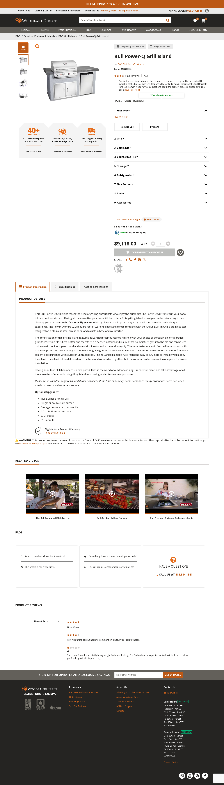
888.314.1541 (184, 574)
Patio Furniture (67, 30)
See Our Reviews (77, 706)
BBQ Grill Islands (67, 36)
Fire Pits (44, 30)
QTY (144, 244)
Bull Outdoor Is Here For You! (112, 518)
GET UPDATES (173, 674)
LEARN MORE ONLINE (62, 151)
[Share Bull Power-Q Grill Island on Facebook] (135, 260)
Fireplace (25, 30)
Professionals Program (68, 10)
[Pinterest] (197, 776)
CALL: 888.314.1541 (33, 151)
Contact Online (171, 762)
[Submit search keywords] (167, 20)
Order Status (92, 10)
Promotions (24, 10)
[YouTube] (190, 776)
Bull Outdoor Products (131, 64)
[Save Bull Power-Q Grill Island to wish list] (180, 252)
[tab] (32, 287)
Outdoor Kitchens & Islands (39, 36)
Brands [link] (175, 30)
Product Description (34, 286)
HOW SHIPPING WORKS (91, 151)
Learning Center (43, 10)
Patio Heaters (128, 30)
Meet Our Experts (125, 701)
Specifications (67, 286)
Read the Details (54, 432)
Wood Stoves (153, 30)
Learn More (153, 219)
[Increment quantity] (168, 243)
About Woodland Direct (128, 697)
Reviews (135, 75)
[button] (207, 10)
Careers (120, 710)
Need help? (121, 117)
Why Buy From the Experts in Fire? (133, 692)
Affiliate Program (124, 706)
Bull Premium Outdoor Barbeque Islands (171, 518)
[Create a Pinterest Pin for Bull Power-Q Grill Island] (139, 260)
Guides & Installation (96, 286)
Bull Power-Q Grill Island (94, 36)
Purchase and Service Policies (83, 692)
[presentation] (23, 59)
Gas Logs (105, 30)
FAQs (146, 75)
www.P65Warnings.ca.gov (32, 443)
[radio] (127, 127)
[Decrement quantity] (153, 243)
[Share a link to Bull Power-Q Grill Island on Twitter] (144, 260)
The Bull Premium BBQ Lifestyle (52, 518)
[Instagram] (182, 776)
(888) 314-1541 (132, 89)
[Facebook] (205, 776)
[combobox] (125, 20)
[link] (197, 30)
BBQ (88, 30)
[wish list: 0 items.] (195, 20)
